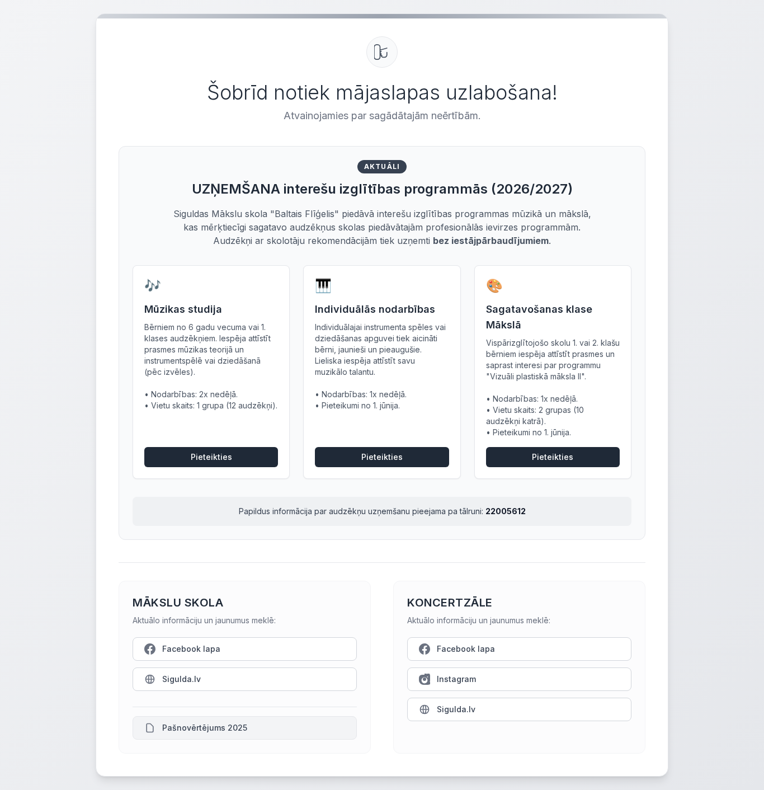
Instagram (456, 679)
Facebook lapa (191, 648)
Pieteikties (211, 457)
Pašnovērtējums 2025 (204, 727)
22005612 (505, 511)
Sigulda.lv (181, 679)
